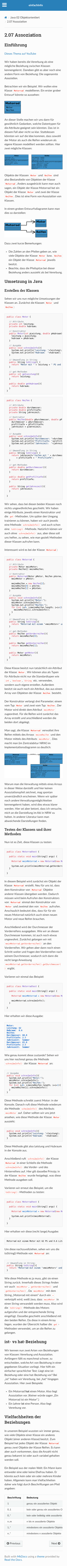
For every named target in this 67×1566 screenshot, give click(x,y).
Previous (14, 1543)
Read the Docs (13, 1559)
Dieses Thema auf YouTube (20, 53)
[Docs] (5, 17)
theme (40, 1556)
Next (54, 1543)
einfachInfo (36, 5)
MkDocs (22, 1556)
